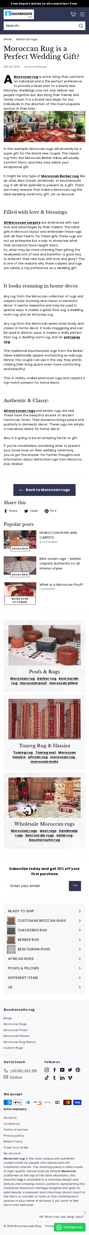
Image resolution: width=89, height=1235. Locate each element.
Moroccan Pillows (17, 1036)
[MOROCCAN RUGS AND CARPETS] (20, 539)
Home (7, 39)
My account (12, 1153)
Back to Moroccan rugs (47, 489)
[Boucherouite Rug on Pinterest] (78, 1070)
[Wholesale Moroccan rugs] (44, 797)
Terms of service (16, 1130)
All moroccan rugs (19, 411)
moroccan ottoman (20, 600)
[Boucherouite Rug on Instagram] (46, 1070)
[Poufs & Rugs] (44, 645)
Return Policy (13, 1141)
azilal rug (20, 548)
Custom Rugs (13, 1048)
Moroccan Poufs (16, 1030)
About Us (10, 1118)
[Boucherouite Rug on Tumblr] (54, 1077)
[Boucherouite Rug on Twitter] (70, 1070)
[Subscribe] (75, 886)
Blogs (8, 1018)
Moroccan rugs (26, 39)
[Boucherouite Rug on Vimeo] (70, 1077)
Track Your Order (16, 1147)
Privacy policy (14, 1136)
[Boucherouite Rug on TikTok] (46, 1077)
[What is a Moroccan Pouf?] (20, 591)
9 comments (48, 542)
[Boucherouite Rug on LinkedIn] (62, 1077)
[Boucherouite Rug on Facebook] (54, 1070)
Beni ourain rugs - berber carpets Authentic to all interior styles (60, 563)
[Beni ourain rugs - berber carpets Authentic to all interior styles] (20, 565)
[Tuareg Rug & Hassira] (44, 719)
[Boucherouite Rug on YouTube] (62, 1070)
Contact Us (12, 1124)
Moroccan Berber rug (59, 176)
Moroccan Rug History (20, 1042)
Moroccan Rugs (15, 1024)
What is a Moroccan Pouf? (61, 584)
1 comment (47, 589)
